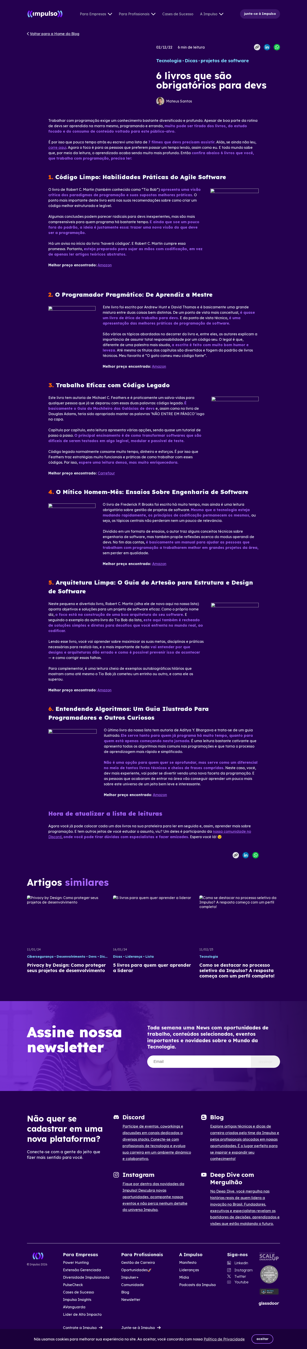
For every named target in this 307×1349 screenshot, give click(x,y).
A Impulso (208, 14)
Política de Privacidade (224, 1339)
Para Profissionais (134, 14)
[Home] (45, 14)
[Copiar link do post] (257, 47)
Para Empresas (93, 14)
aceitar (262, 1339)
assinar (265, 1061)
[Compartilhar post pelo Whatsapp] (277, 47)
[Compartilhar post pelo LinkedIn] (267, 47)
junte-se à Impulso (260, 14)
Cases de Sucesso (177, 14)
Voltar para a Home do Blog (54, 33)
